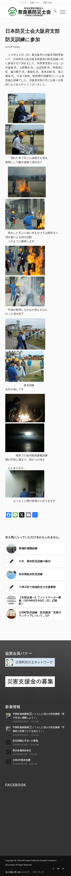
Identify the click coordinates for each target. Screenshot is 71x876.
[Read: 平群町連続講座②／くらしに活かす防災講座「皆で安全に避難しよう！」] (8, 715)
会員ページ (34, 2)
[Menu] (61, 11)
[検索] (53, 11)
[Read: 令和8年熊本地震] (8, 761)
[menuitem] (23, 2)
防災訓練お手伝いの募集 (25, 740)
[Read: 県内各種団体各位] (8, 752)
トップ (23, 2)
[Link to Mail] (63, 868)
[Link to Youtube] (58, 868)
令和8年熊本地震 (21, 760)
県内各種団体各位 (22, 750)
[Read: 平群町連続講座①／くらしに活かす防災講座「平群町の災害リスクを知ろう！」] (8, 729)
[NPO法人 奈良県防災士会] (29, 11)
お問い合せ (47, 2)
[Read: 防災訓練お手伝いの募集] (8, 742)
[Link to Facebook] (53, 868)
